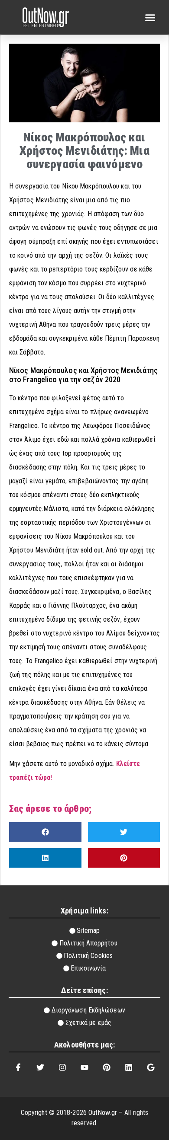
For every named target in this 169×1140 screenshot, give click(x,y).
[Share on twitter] (124, 832)
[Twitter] (40, 1067)
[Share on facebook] (45, 832)
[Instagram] (62, 1067)
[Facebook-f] (18, 1067)
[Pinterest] (106, 1067)
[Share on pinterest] (124, 858)
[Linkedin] (128, 1067)
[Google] (151, 1067)
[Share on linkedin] (45, 858)
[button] (150, 17)
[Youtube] (84, 1067)
